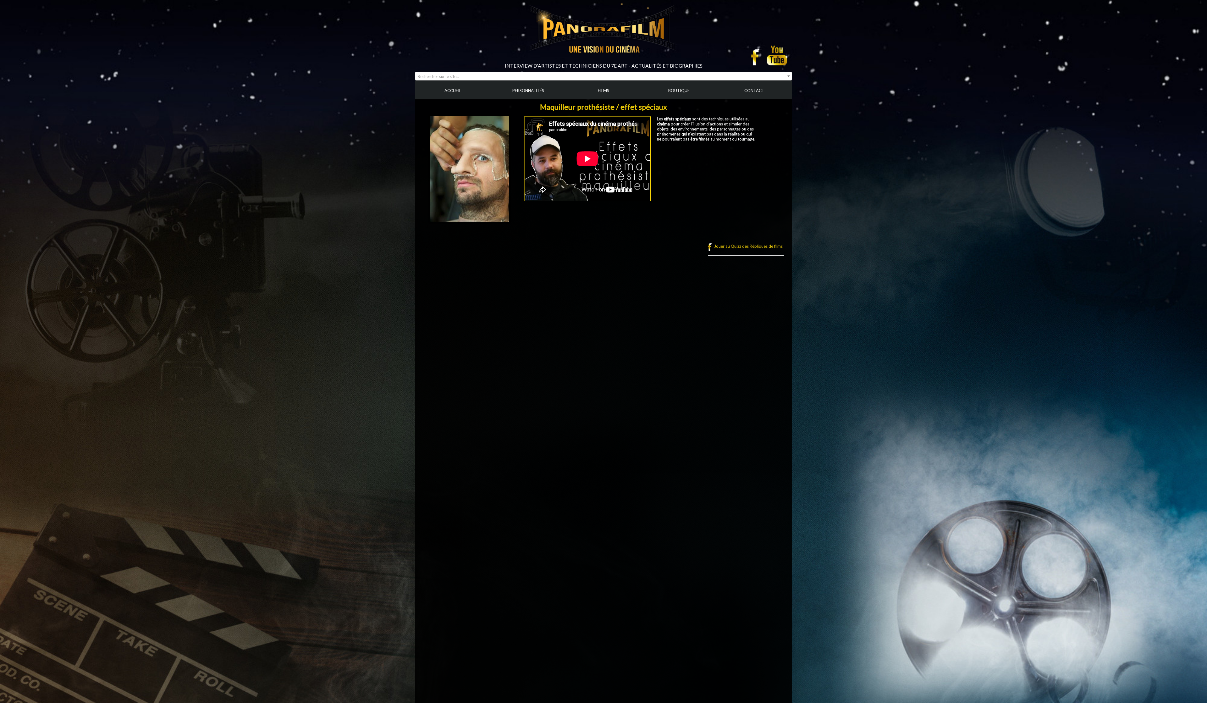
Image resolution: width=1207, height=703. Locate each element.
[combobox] (603, 76)
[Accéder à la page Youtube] (777, 55)
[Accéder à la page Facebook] (757, 55)
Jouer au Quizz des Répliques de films (748, 246)
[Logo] (603, 60)
